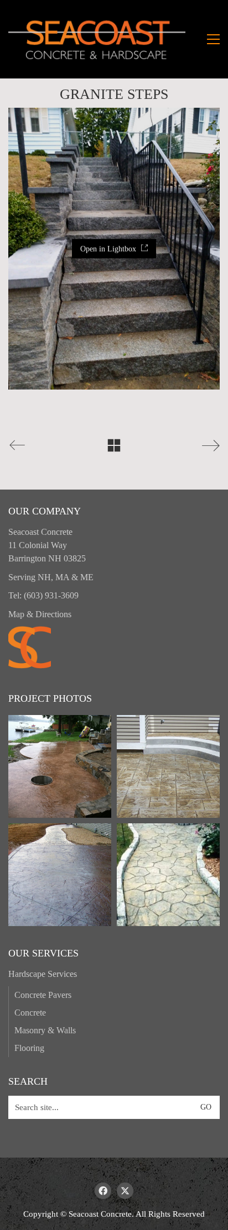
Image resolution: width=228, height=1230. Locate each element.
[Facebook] (103, 1190)
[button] (213, 39)
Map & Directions (39, 614)
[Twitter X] (125, 1190)
